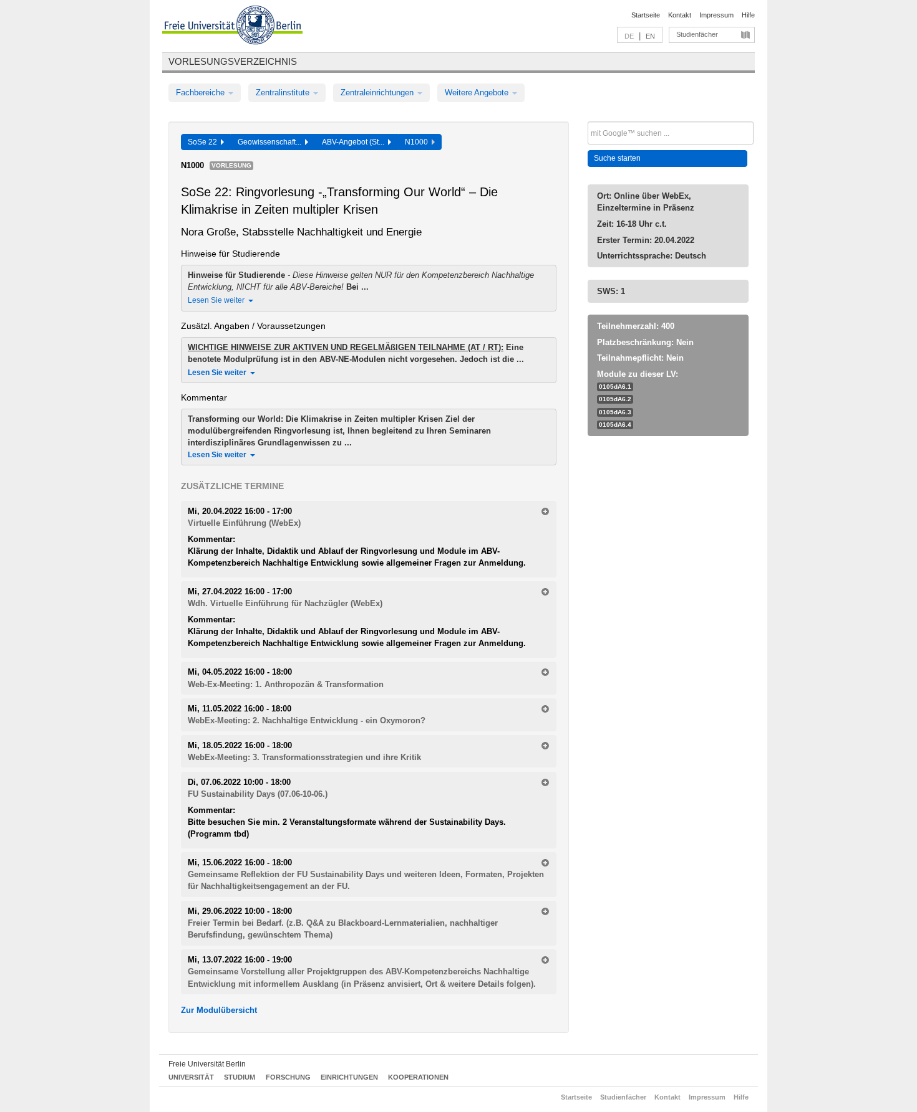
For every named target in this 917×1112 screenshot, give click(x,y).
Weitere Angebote (478, 92)
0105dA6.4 (615, 424)
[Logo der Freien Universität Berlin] (232, 27)
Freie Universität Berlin (207, 1064)
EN (650, 36)
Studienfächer (697, 34)
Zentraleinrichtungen (378, 92)
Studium (239, 1077)
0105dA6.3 (615, 412)
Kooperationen (418, 1077)
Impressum (716, 15)
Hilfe (748, 15)
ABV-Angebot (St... (355, 142)
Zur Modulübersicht (219, 1010)
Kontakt (679, 15)
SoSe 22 (204, 142)
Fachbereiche (201, 92)
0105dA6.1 (615, 386)
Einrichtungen (349, 1077)
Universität (191, 1077)
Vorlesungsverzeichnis (232, 61)
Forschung (288, 1077)
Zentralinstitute (284, 92)
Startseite (645, 15)
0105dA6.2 (615, 399)
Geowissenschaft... (271, 142)
